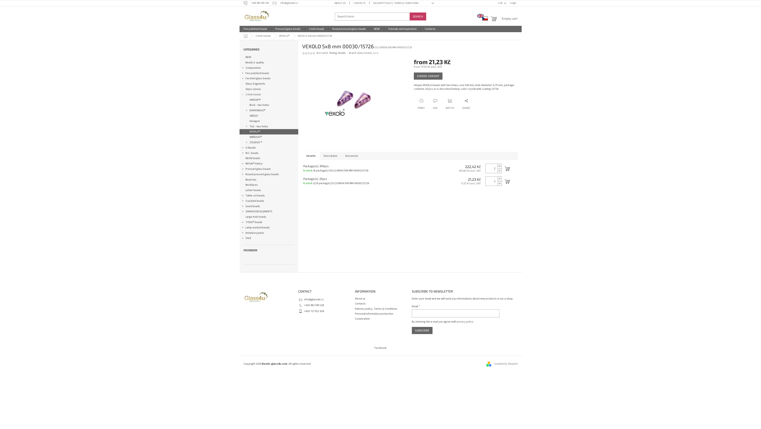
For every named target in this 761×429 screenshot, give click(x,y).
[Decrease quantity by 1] (500, 170)
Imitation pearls (255, 233)
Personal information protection (374, 314)
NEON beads (253, 158)
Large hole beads (256, 217)
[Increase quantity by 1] (500, 166)
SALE (248, 238)
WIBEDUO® (255, 137)
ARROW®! (255, 100)
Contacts (359, 3)
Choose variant (428, 76)
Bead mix (251, 180)
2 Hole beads (253, 95)
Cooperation (362, 319)
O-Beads (251, 148)
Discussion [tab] (351, 156)
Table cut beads (255, 196)
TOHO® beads (254, 222)
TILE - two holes (258, 127)
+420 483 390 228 (314, 305)
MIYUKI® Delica (254, 164)
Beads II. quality (255, 63)
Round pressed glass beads (262, 174)
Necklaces (252, 185)
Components (253, 68)
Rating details (337, 53)
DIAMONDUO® (257, 110)
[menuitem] (255, 29)
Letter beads (253, 190)
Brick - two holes (259, 105)
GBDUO (253, 116)
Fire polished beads (257, 73)
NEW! (248, 57)
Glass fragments (255, 84)
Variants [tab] (311, 156)
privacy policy (465, 322)
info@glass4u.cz (314, 299)
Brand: (364, 53)
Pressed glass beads (258, 169)
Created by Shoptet (506, 364)
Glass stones (253, 89)
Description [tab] (330, 156)
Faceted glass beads (258, 78)
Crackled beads (255, 201)
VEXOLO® (254, 132)
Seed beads (253, 206)
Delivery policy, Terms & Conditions (395, 3)
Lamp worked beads (258, 228)
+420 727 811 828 (314, 311)
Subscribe (422, 330)
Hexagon (254, 121)
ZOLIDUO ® (255, 142)
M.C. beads (252, 153)
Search (418, 16)
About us (340, 3)
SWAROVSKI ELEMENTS (259, 212)
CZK (500, 3)
